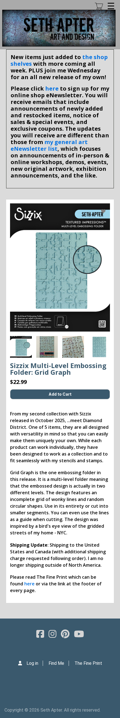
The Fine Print (88, 663)
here (52, 88)
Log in (32, 663)
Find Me (56, 663)
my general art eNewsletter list (49, 145)
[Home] (59, 28)
